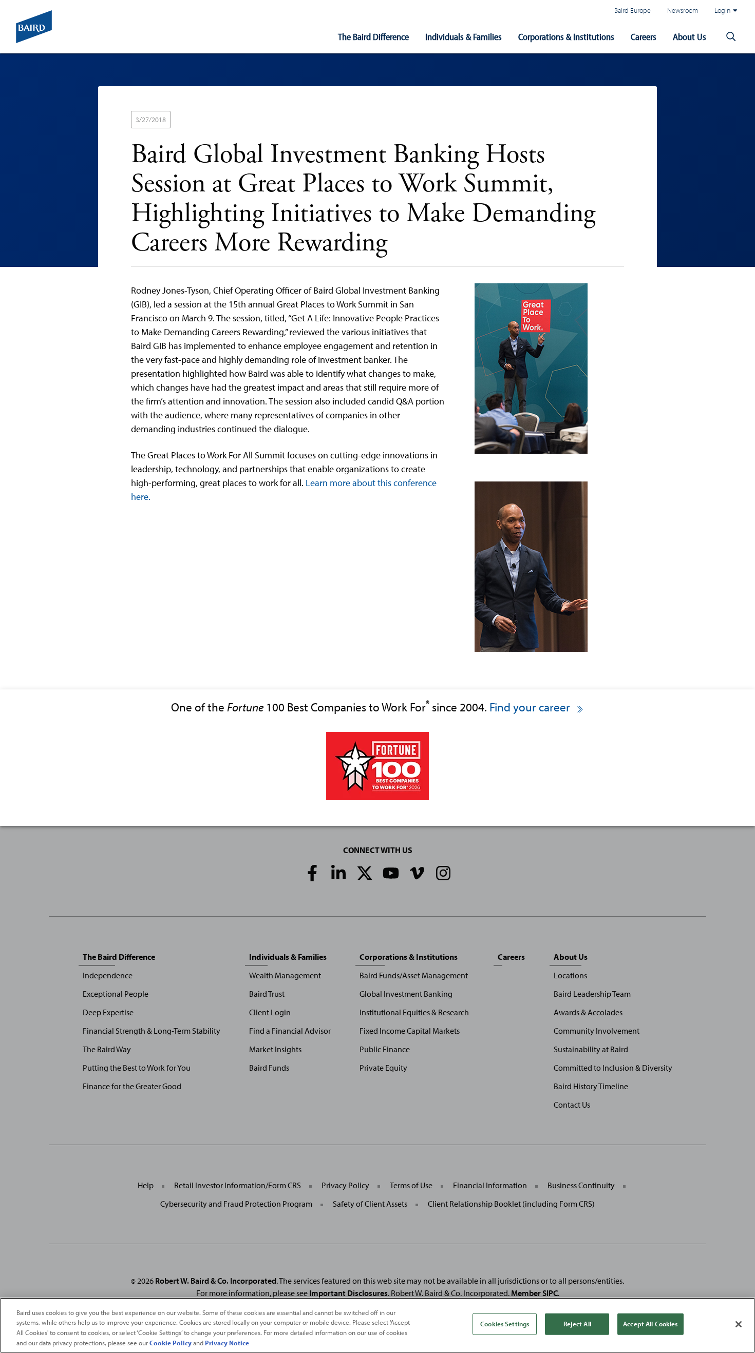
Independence (108, 975)
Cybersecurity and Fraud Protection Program (236, 1204)
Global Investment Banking (406, 994)
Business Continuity (581, 1185)
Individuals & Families (463, 37)
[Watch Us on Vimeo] (417, 873)
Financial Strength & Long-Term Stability (151, 1031)
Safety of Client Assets (370, 1204)
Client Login (270, 1012)
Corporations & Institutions (566, 37)
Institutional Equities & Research (414, 1012)
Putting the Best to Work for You (137, 1067)
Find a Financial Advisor (290, 1031)
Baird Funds (269, 1067)
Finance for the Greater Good (132, 1086)
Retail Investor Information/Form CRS (237, 1185)
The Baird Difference (373, 37)
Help (146, 1185)
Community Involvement (596, 1031)
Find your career (531, 707)
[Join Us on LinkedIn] (338, 873)
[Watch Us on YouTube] (391, 873)
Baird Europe (632, 10)
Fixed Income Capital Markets (410, 1031)
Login (722, 10)
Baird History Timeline (591, 1086)
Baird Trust (267, 994)
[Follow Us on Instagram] (443, 873)
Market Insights (275, 1049)
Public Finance (385, 1049)
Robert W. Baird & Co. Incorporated (215, 1280)
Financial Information (490, 1185)
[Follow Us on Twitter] (364, 873)
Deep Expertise (108, 1012)
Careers (643, 37)
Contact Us (572, 1104)
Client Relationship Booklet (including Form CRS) (511, 1204)
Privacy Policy (345, 1185)
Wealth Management (285, 975)
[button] (730, 37)
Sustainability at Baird (591, 1049)
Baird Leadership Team (592, 994)
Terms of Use (411, 1185)
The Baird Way (107, 1049)
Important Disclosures (348, 1293)
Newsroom (682, 10)
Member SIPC (534, 1293)
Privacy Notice (227, 1342)
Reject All (577, 1324)
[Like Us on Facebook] (312, 873)
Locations (570, 975)
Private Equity (383, 1067)
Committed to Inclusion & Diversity (613, 1067)
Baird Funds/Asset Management (414, 975)
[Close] (738, 1324)
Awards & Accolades (588, 1012)
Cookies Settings (504, 1324)
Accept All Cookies (650, 1324)
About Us (689, 37)
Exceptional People (115, 994)
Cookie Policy (170, 1342)
